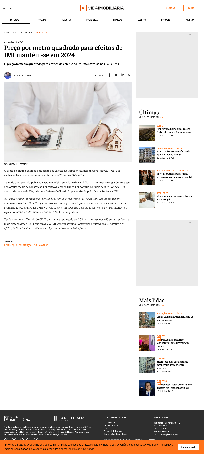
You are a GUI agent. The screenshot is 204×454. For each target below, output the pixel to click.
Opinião (42, 20)
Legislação (10, 245)
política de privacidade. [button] (82, 449)
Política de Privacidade (114, 431)
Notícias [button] (14, 20)
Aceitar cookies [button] (188, 447)
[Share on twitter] (116, 75)
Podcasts (165, 20)
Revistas (66, 20)
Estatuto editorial (111, 425)
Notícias (26, 32)
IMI (35, 245)
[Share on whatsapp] (129, 75)
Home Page (10, 32)
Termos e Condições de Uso (115, 434)
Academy (190, 20)
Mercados (41, 32)
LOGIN (191, 8)
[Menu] (4, 7)
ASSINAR (170, 8)
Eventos (142, 20)
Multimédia (92, 20)
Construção (25, 245)
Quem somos (109, 422)
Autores (107, 428)
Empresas (117, 20)
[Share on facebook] (109, 75)
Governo (43, 245)
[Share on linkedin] (122, 75)
